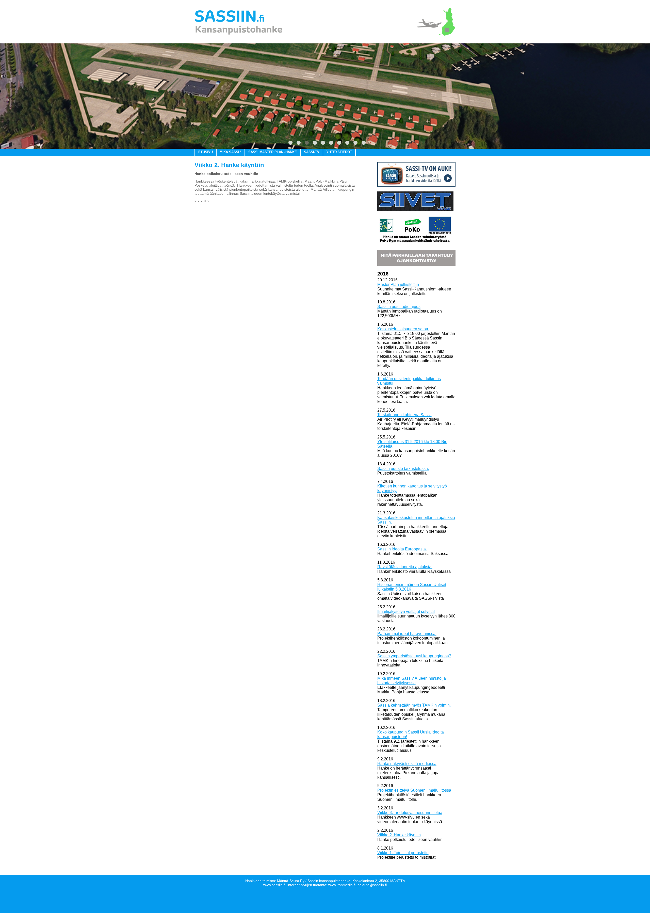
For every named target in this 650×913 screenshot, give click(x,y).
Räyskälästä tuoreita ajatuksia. (404, 567)
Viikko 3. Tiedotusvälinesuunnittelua (409, 812)
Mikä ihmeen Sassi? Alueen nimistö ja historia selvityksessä (411, 680)
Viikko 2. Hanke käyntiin (399, 835)
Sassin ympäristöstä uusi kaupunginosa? (414, 656)
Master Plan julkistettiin (398, 284)
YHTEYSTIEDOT (339, 152)
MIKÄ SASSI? (230, 152)
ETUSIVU (205, 152)
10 (364, 142)
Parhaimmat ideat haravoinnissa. (406, 633)
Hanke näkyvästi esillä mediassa (406, 763)
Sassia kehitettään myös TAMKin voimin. (414, 705)
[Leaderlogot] (415, 243)
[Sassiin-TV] (416, 185)
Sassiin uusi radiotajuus (398, 306)
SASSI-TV (311, 152)
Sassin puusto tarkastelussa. (403, 468)
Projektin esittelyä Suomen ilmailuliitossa (414, 790)
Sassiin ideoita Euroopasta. (402, 549)
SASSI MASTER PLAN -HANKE (272, 152)
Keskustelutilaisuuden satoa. (403, 329)
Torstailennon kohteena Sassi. (404, 415)
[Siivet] (415, 210)
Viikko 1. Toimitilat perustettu (403, 853)
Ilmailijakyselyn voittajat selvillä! (406, 611)
